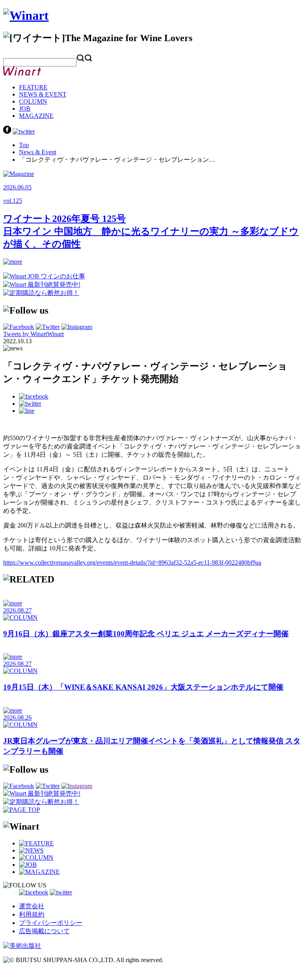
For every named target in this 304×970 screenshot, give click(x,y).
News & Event (37, 152)
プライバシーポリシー (50, 922)
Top (24, 145)
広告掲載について (44, 931)
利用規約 (31, 914)
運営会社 (31, 906)
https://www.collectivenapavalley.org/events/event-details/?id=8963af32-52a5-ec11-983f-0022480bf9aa (132, 562)
